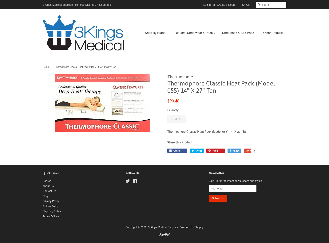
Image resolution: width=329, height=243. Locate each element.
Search (47, 181)
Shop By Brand (155, 32)
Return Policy (51, 206)
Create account (226, 4)
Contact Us (49, 191)
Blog (45, 196)
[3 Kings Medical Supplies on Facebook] (135, 181)
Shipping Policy (52, 211)
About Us (48, 186)
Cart (248, 4)
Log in (207, 4)
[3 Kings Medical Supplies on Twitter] (128, 181)
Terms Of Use (51, 216)
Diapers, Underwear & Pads (194, 32)
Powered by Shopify (192, 227)
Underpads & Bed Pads (238, 32)
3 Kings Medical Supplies (163, 227)
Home (46, 66)
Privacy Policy (51, 201)
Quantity (173, 110)
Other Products (273, 32)
